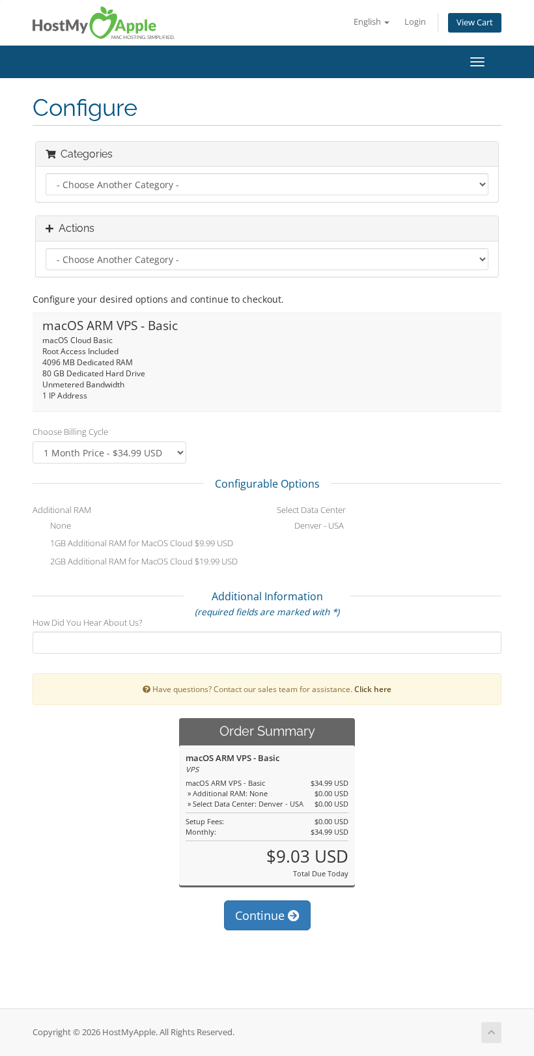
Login (415, 21)
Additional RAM (62, 510)
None (59, 525)
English (368, 21)
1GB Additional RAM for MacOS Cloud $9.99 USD (140, 543)
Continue (261, 915)
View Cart (475, 22)
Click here (372, 689)
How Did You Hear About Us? (87, 622)
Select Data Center (311, 510)
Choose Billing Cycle (70, 432)
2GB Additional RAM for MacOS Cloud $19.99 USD (143, 561)
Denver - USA (318, 525)
